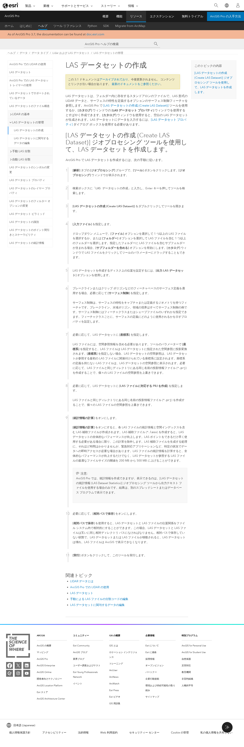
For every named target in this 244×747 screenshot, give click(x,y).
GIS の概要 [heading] (114, 635)
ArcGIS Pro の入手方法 (225, 16)
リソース (136, 16)
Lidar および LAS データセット (71, 53)
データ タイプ (40, 53)
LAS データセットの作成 (28, 130)
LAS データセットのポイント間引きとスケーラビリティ (29, 232)
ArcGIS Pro (12, 16)
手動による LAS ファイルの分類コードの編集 (99, 599)
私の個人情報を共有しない (216, 732)
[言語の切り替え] (226, 5)
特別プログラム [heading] (190, 635)
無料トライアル (192, 16)
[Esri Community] (9, 673)
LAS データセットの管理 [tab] (28, 122)
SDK (106, 26)
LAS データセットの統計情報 (26, 243)
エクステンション (162, 16)
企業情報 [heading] (150, 635)
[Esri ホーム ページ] (11, 5)
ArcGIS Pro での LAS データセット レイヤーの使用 (28, 83)
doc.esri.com (95, 34)
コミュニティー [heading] (81, 635)
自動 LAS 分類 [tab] (21, 159)
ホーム (9, 26)
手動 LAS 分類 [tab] (21, 151)
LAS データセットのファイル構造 (29, 106)
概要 (106, 16)
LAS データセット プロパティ (27, 180)
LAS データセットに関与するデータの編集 (31, 141)
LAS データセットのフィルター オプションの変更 (29, 204)
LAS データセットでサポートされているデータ (29, 96)
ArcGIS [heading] (41, 635)
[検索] (216, 5)
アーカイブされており (114, 79)
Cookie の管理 (180, 732)
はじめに (26, 26)
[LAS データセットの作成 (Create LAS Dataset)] (136, 105)
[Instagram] (18, 673)
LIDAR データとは (81, 581)
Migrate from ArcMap (130, 26)
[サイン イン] (238, 5)
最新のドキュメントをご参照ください (136, 84)
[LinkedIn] (26, 665)
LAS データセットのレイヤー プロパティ (29, 191)
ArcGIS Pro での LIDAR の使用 (27, 64)
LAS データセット (20, 72)
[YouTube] (26, 673)
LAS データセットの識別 (24, 222)
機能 (119, 16)
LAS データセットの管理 (108, 53)
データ (24, 53)
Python (92, 26)
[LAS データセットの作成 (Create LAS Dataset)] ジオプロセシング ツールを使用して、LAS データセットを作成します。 (213, 82)
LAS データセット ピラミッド (27, 214)
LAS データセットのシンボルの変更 (29, 170)
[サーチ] (156, 44)
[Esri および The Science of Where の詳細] (18, 646)
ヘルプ (42, 26)
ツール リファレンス (67, 26)
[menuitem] (52, 645)
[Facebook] (9, 665)
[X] (18, 665)
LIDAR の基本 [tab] (21, 114)
